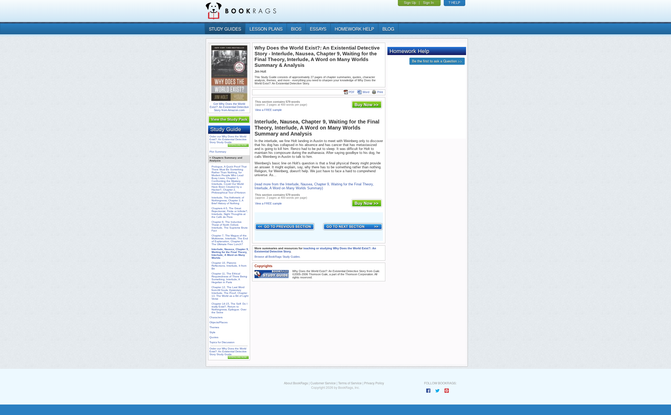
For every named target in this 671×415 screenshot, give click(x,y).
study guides (225, 28)
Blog (388, 28)
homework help (354, 28)
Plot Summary (217, 151)
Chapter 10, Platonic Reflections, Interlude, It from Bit (229, 265)
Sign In (428, 2)
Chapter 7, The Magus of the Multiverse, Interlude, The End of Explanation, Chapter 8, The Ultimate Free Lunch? (230, 240)
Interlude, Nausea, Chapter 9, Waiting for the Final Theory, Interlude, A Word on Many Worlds (230, 253)
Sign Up (410, 2)
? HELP (454, 2)
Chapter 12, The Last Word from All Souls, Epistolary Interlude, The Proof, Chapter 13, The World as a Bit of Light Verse (230, 293)
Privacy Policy (374, 383)
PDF (352, 92)
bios (296, 28)
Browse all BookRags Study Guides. (278, 256)
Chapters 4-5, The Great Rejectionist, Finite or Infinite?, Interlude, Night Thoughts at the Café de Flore (230, 212)
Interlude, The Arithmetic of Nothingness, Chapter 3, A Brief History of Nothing (228, 200)
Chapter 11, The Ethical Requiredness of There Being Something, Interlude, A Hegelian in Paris (229, 278)
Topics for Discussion (222, 342)
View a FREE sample (268, 109)
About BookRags (296, 383)
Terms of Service (350, 383)
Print (380, 92)
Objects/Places (218, 322)
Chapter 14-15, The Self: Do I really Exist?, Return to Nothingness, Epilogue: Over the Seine (229, 308)
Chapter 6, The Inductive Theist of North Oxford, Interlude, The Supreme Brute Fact (230, 226)
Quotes (213, 337)
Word (365, 92)
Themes (214, 327)
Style (212, 332)
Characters (216, 317)
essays (318, 28)
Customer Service (323, 383)
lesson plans (266, 28)
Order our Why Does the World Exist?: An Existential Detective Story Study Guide (228, 139)
